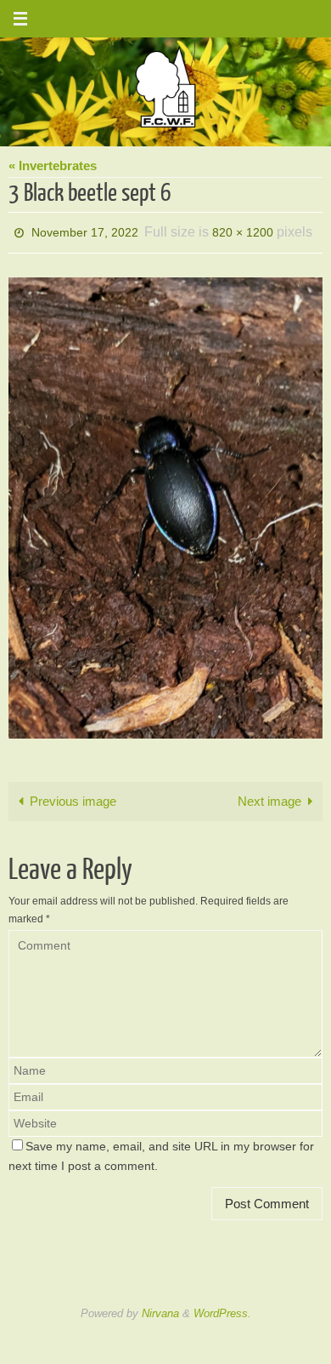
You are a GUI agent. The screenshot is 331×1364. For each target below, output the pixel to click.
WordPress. (222, 1308)
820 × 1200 (242, 230)
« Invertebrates (52, 165)
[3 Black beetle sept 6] (165, 503)
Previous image (73, 796)
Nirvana (160, 1308)
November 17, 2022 (84, 230)
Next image (269, 796)
